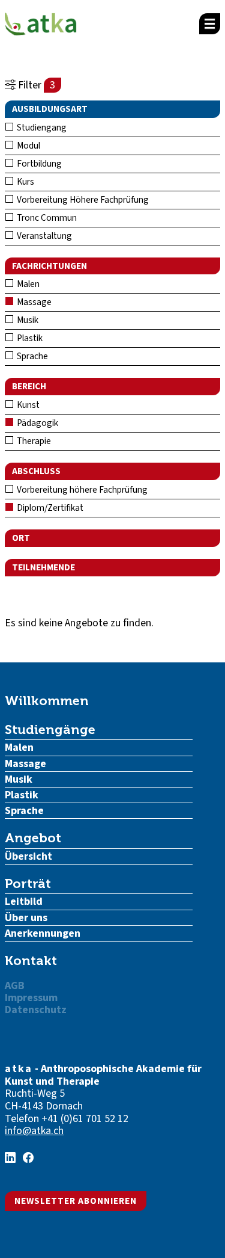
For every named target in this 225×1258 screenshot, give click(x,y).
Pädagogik (36, 423)
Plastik (29, 338)
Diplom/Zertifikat (49, 507)
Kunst (27, 405)
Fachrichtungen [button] (49, 266)
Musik (26, 320)
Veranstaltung (43, 235)
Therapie (33, 441)
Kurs (24, 181)
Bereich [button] (29, 386)
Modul (27, 145)
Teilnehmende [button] (43, 567)
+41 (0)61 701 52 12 (84, 1118)
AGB (15, 985)
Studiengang (41, 127)
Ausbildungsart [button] (50, 109)
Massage (33, 302)
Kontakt (31, 960)
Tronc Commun (46, 217)
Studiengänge (50, 729)
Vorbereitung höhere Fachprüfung (81, 489)
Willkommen (47, 700)
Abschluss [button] (36, 471)
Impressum (31, 997)
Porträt (28, 883)
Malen (27, 284)
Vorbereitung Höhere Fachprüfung (82, 199)
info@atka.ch (34, 1130)
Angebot (33, 837)
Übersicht (28, 856)
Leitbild (24, 901)
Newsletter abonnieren (75, 1200)
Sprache (31, 356)
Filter (35, 85)
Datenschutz (36, 1009)
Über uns (26, 917)
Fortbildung (38, 163)
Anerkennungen (42, 933)
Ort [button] (21, 537)
